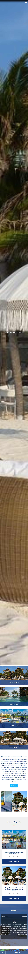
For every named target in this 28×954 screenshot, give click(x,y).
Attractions (14, 726)
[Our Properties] (14, 675)
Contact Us (14, 747)
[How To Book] (14, 718)
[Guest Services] (14, 740)
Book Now (17, 952)
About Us (14, 704)
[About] (14, 696)
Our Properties (14, 682)
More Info (14, 786)
